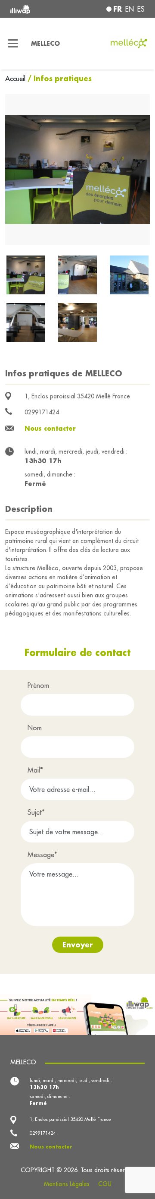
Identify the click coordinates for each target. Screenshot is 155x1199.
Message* (42, 854)
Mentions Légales (67, 1184)
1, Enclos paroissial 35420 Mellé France (77, 396)
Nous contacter (50, 428)
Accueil (16, 78)
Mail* (35, 770)
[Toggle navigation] (13, 43)
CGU (105, 1184)
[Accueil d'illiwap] (35, 9)
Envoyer (77, 944)
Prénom (38, 685)
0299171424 (42, 412)
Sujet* (36, 812)
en (129, 9)
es (141, 9)
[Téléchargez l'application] (77, 1014)
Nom (35, 727)
